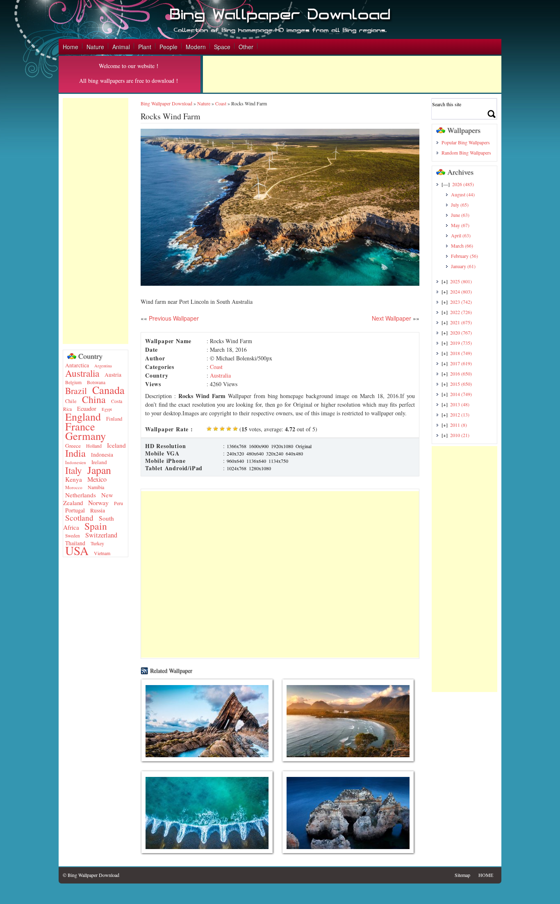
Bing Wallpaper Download (166, 103)
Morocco (73, 487)
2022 (461, 312)
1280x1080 (260, 468)
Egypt (107, 409)
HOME (485, 875)
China (94, 399)
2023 (461, 301)
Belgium (73, 382)
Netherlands (80, 495)
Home (70, 47)
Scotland (79, 517)
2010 (459, 435)
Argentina (103, 366)
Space (222, 47)
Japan (99, 470)
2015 (461, 383)
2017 (461, 363)
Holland (94, 445)
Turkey (97, 543)
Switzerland (101, 535)
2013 (459, 404)
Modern (196, 47)
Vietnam (102, 553)
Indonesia (102, 454)
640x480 (294, 453)
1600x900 (259, 446)
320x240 (274, 453)
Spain (95, 526)
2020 (461, 332)
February (464, 256)
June (460, 215)
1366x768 (236, 446)
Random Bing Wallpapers (466, 152)
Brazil (76, 390)
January (463, 266)
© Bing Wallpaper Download (91, 875)
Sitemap (462, 875)
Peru (118, 503)
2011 (458, 424)
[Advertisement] (352, 74)
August (463, 194)
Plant (144, 47)
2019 (461, 342)
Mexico (97, 479)
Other (246, 47)
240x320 (235, 453)
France (80, 426)
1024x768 (236, 468)
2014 (461, 394)
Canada (108, 390)
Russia (97, 510)
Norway (98, 502)
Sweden (72, 536)
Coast (220, 103)
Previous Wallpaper (173, 318)
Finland (114, 418)
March (462, 245)
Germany (85, 435)
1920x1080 (282, 446)
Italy (73, 470)
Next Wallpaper (391, 318)
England (83, 417)
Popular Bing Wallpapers (466, 142)
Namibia (96, 487)
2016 (461, 373)
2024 (461, 291)
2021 (461, 322)
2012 (459, 414)
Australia (82, 373)
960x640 (235, 461)
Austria (113, 374)
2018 (461, 353)
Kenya (73, 479)
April (461, 235)
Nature (95, 47)
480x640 (255, 453)
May (460, 225)
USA (77, 550)
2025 (461, 281)
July (460, 204)
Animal (121, 47)
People (168, 47)
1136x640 (256, 461)
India (75, 453)
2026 (463, 184)
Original (304, 446)
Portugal (75, 510)
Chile (71, 401)
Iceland (116, 445)
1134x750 (278, 461)
